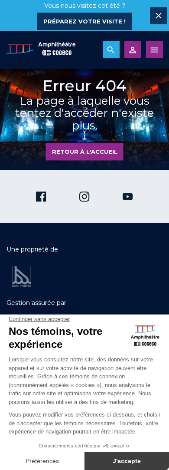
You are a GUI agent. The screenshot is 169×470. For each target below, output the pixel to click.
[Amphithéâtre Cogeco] (40, 50)
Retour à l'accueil (84, 152)
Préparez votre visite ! (84, 21)
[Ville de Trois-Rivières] (21, 276)
